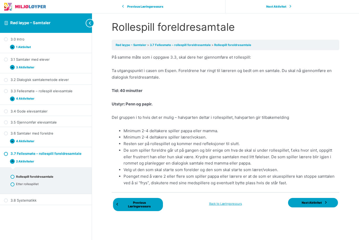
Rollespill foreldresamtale (232, 45)
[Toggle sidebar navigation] (81, 23)
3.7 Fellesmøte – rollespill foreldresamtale (181, 45)
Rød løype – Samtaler (30, 22)
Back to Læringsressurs (225, 204)
